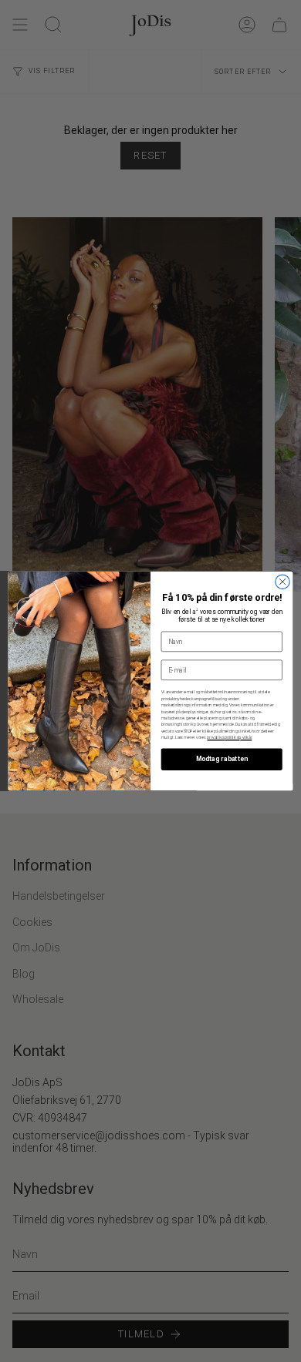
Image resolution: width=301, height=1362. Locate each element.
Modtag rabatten (222, 759)
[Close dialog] (282, 582)
